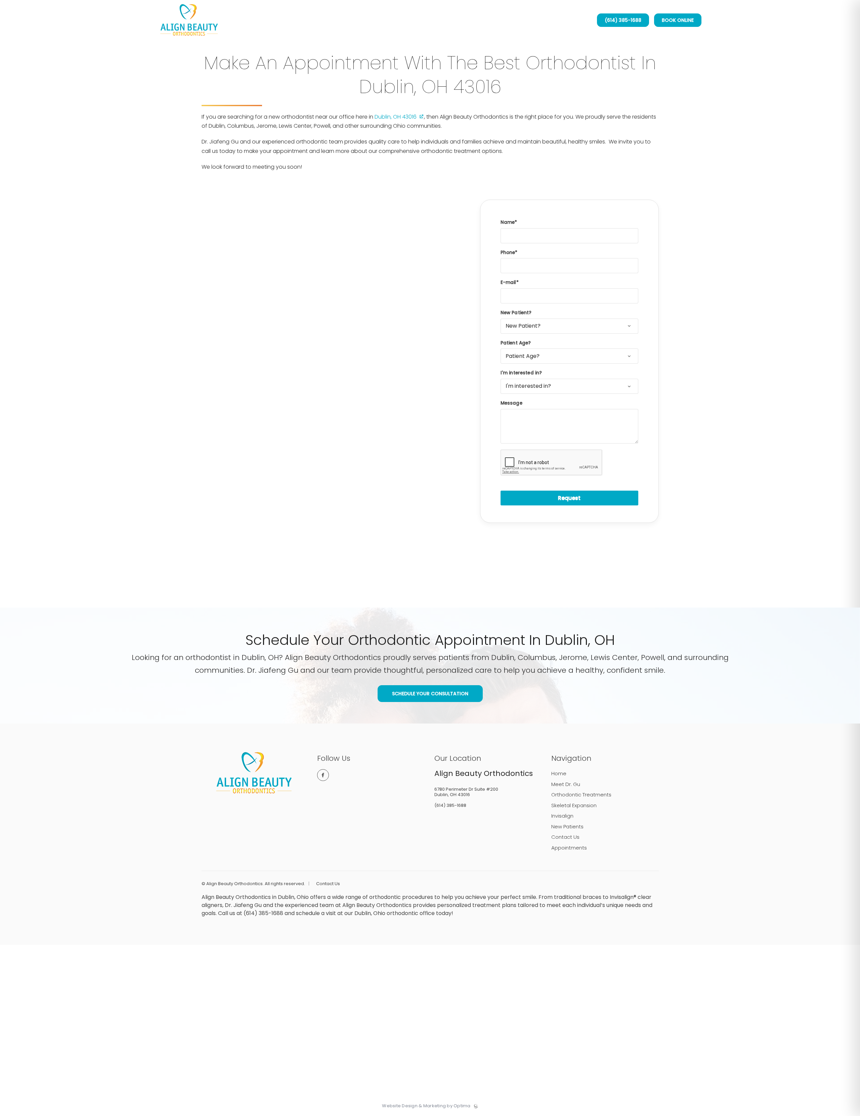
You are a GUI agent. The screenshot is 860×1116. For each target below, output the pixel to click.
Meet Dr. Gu (565, 784)
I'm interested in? (521, 373)
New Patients (567, 826)
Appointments (569, 847)
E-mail (508, 282)
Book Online (678, 20)
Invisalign (562, 815)
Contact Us (565, 836)
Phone (508, 252)
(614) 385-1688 (623, 20)
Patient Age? (516, 343)
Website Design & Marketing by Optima (426, 1106)
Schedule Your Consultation (430, 693)
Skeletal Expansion (574, 805)
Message (511, 403)
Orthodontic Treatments (581, 794)
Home (558, 773)
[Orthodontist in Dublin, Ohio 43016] (189, 39)
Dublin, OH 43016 (396, 117)
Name (508, 222)
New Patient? (516, 312)
